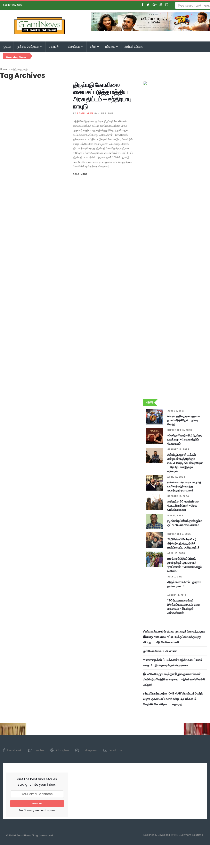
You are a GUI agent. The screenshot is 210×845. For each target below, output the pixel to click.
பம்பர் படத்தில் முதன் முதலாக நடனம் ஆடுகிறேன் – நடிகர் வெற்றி (183, 420)
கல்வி (93, 46)
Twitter (38, 750)
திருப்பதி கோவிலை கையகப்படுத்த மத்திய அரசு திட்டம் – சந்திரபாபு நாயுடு (102, 95)
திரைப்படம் (74, 46)
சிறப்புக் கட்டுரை (133, 46)
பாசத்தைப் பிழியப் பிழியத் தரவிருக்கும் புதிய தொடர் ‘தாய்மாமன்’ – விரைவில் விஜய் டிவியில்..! (184, 564)
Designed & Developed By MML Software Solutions (173, 834)
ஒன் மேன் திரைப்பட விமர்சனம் (160, 651)
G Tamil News (85, 113)
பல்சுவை (110, 46)
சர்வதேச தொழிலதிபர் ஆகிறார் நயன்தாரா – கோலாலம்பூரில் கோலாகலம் (184, 439)
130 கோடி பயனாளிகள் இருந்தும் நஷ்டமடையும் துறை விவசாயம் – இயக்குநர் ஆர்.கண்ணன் (183, 606)
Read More (80, 174)
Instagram (88, 750)
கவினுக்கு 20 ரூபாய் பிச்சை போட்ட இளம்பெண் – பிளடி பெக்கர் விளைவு (183, 505)
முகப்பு (6, 46)
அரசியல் (54, 46)
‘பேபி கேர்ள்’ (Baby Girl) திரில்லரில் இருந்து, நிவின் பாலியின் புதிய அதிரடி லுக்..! (183, 543)
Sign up (37, 803)
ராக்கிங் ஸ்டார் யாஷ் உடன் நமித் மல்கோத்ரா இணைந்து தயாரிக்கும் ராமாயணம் (184, 486)
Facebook (14, 750)
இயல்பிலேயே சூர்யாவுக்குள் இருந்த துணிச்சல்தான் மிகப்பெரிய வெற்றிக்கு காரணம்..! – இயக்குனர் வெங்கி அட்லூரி (174, 679)
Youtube (115, 750)
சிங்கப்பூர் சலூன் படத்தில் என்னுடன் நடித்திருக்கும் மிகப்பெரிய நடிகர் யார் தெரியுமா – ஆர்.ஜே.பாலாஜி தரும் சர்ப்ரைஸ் (184, 463)
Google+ (62, 750)
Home (3, 69)
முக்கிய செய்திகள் (28, 46)
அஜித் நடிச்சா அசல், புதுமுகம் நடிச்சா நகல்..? (184, 584)
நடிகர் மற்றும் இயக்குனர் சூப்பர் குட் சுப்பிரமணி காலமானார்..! (184, 523)
